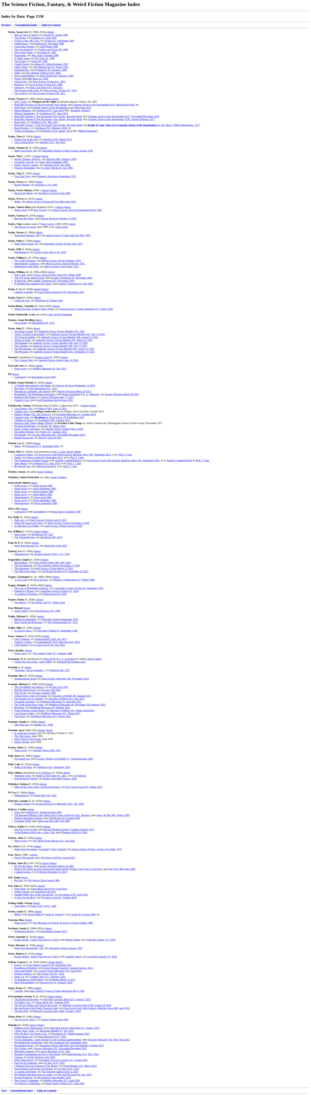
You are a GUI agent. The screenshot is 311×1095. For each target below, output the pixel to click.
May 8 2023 (64, 429)
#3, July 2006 (56, 168)
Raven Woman (21, 184)
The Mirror (19, 602)
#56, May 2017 (44, 122)
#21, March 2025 (80, 1066)
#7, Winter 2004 (74, 579)
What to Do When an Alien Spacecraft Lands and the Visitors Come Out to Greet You (58, 869)
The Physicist (21, 351)
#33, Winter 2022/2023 (72, 710)
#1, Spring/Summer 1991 (51, 64)
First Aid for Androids (25, 1063)
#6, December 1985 (48, 43)
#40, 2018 (51, 537)
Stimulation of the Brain (26, 266)
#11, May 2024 (83, 1054)
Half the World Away (25, 690)
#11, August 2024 (63, 1060)
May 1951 (61, 266)
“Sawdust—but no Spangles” (29, 670)
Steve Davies (40, 579)
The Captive (20, 93)
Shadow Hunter (22, 414)
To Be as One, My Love (26, 40)
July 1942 (45, 795)
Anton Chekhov (45, 471)
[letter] (17, 201)
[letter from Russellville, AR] (29, 948)
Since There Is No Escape (27, 739)
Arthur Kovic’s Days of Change (30, 695)
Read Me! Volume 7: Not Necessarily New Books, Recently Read (48, 125)
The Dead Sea (21, 724)
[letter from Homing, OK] (27, 235)
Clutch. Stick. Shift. (24, 1030)
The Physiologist (22, 348)
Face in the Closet (23, 52)
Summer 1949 (66, 511)
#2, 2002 (38, 78)
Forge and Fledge (23, 970)
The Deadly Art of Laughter (28, 698)
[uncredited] (39, 511)
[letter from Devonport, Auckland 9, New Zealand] (40, 849)
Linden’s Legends (23, 292)
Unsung (18, 1057)
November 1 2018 (68, 523)
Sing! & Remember (24, 982)
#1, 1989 (45, 58)
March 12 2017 (62, 979)
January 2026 (60, 778)
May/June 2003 (122, 869)
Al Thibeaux (44, 772)
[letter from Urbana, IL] (26, 243)
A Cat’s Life (20, 579)
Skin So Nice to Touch (26, 35)
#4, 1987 (47, 52)
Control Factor (21, 64)
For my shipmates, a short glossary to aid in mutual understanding (47, 1039)
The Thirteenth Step (24, 537)
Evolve (18, 965)
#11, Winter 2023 (60, 713)
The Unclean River (24, 142)
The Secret (19, 716)
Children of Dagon (24, 420)
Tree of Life (20, 693)
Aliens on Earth (22, 340)
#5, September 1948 (57, 630)
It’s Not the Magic (23, 866)
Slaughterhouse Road (25, 678)
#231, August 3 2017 (67, 999)
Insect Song (20, 534)
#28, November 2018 (65, 678)
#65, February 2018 (51, 128)
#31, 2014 (50, 973)
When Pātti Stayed (23, 1060)
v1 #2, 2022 (50, 252)
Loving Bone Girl (23, 1036)
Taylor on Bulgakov (24, 131)
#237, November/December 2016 (123, 116)
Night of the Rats (23, 767)
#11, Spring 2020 (86, 309)
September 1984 (44, 500)
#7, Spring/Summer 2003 (65, 758)
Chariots (18, 991)
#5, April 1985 (44, 37)
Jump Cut (19, 976)
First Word (19, 906)
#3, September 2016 (78, 588)
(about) (47, 98)
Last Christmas (21, 639)
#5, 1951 (63, 622)
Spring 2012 (53, 931)
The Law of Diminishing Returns (31, 588)
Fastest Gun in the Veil (25, 139)
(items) (50, 32)
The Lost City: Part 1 (25, 1019)
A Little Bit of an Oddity (26, 526)
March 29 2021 (74, 391)
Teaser (17, 78)
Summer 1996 (44, 693)
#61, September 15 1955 (64, 351)
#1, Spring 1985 (55, 35)
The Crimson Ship (23, 360)
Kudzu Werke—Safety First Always (32, 939)
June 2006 (54, 193)
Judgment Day (21, 70)
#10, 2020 (74, 832)
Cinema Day (20, 81)
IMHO (17, 914)
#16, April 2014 (59, 970)
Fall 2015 (45, 891)
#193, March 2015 (57, 139)
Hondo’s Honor (22, 803)
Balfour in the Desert (25, 397)
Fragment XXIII (22, 821)
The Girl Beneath (23, 565)
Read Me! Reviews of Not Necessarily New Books (40, 104)
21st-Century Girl (23, 408)
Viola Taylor (61, 227)
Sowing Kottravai (23, 1077)
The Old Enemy (22, 736)
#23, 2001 (43, 73)
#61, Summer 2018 (52, 1002)
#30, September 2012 (74, 454)
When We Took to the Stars (28, 523)
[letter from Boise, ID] (25, 150)
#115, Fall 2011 (46, 87)
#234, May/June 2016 (61, 107)
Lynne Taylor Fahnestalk (59, 314)
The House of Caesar (25, 227)
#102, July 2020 (60, 803)
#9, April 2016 (73, 894)
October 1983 (43, 491)
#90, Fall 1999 (54, 821)
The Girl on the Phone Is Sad (29, 277)
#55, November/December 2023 (60, 1048)
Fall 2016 (46, 466)
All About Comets (23, 331)
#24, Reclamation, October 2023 (71, 1045)
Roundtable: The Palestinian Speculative (35, 394)
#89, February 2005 (61, 159)
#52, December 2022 (61, 292)
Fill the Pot (19, 661)
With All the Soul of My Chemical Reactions (37, 787)
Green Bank (20, 323)
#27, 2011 (60, 90)
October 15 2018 (58, 218)
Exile (17, 812)
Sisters (17, 457)
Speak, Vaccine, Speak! (26, 165)
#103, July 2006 (57, 165)
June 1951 (62, 243)
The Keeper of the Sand (26, 90)
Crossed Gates (21, 417)
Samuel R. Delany (79, 110)
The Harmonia (21, 568)
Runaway (19, 84)
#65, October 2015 (54, 420)
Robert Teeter (72, 939)
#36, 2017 (43, 534)
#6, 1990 (39, 61)
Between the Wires (24, 218)
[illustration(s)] (21, 252)
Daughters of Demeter (25, 968)
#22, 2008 (45, 84)
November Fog (22, 758)
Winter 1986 (49, 46)
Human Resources (23, 437)
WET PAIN (20, 101)
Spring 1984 (43, 880)
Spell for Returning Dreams (28, 818)
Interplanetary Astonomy (26, 263)
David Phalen (35, 914)
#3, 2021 (51, 775)
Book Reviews (21, 128)
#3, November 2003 (71, 277)
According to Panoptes (26, 594)
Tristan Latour (42, 357)
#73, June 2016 (50, 110)
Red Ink (18, 880)
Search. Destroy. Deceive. (27, 159)
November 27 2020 (59, 565)
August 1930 (67, 150)
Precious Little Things (25, 423)
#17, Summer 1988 (52, 653)
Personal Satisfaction (24, 426)
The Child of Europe (24, 260)
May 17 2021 (57, 397)
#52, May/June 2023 (109, 1039)
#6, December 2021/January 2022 (77, 704)
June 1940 (54, 1019)
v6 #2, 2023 (55, 1051)
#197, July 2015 (52, 142)
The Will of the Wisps (25, 571)
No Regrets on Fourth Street (28, 979)
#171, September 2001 (42, 446)
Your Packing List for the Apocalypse (33, 1068)
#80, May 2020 (52, 562)
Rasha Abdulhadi (71, 394)
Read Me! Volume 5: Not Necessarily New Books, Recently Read (48, 116)
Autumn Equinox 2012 (67, 968)
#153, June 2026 (64, 1083)
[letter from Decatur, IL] (26, 545)
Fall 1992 (58, 687)
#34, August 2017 (58, 857)
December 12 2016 (51, 872)
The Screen (20, 61)
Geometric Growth (24, 162)
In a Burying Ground (25, 733)
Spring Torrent (21, 742)
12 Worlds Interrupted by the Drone (32, 385)
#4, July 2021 (49, 368)
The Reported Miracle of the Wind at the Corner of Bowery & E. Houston (52, 815)
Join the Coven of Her (25, 829)
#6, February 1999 (51, 70)
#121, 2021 (43, 388)
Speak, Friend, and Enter (27, 429)
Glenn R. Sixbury (54, 914)
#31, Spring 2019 (83, 787)
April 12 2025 (60, 1071)
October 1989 (63, 922)
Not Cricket (20, 1048)
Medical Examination (25, 619)
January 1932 (65, 948)
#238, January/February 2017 (121, 119)
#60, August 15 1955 (65, 348)
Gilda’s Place (21, 67)
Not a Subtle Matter (24, 75)
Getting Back (21, 43)
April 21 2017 (48, 520)
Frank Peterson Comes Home (29, 710)
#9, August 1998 (82, 914)
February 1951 (61, 260)
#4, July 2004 (75, 283)
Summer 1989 (45, 55)
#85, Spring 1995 (113, 815)
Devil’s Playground (24, 857)
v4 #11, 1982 (43, 906)
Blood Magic (21, 562)
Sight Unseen (21, 611)
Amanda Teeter (73, 956)
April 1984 (43, 497)
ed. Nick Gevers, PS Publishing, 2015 (59, 417)
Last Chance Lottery (24, 713)
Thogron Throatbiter (24, 168)
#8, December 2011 (49, 965)
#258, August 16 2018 (87, 1005)
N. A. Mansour (90, 394)
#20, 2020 (55, 594)
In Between (20, 280)
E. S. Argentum (67, 659)
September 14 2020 (75, 385)
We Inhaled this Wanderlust (28, 1042)
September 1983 (44, 488)
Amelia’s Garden (23, 642)
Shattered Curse (22, 775)
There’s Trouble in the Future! (29, 334)
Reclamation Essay (24, 1045)
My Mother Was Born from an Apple (33, 1074)
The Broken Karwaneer (26, 999)
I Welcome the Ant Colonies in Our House (36, 1066)
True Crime (20, 275)
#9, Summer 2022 (50, 707)
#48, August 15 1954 (69, 337)
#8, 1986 (53, 49)
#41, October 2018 (59, 897)
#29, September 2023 (68, 1042)
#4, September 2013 (44, 457)
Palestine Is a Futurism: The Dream (32, 391)
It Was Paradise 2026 (54, 1077)
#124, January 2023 (56, 131)
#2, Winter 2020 (49, 300)
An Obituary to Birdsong (27, 1083)
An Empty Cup (22, 1002)
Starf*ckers (20, 107)
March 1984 (42, 494)
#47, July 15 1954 (77, 334)
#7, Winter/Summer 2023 (71, 1033)
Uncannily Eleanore (24, 701)
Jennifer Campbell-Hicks (68, 460)
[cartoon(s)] (20, 377)
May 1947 (47, 750)
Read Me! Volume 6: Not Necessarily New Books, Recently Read (48, 119)
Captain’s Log (21, 400)
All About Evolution (24, 337)
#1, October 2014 (76, 414)
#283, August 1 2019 (57, 1011)
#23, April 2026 (62, 1080)
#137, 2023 (52, 1036)
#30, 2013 (48, 93)
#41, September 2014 (123, 460)
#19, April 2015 (49, 888)
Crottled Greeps (22, 872)
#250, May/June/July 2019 (58, 642)
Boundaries (20, 55)
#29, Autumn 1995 (64, 818)
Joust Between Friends (25, 778)
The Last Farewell (23, 49)
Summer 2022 (71, 661)
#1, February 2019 (56, 982)
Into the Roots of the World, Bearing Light (36, 1008)
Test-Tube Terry (22, 176)
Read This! (20, 122)
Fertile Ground (21, 891)
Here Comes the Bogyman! (28, 622)
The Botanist (20, 343)
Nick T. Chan (58, 451)
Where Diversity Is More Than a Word (34, 309)
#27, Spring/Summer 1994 (44, 812)
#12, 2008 (43, 724)
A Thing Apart (21, 58)
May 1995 (68, 235)
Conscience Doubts (24, 46)
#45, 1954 (61, 331)
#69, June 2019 (96, 1008)
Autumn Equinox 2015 (69, 829)
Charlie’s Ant (21, 411)
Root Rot (19, 388)
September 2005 (53, 162)
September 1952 (56, 176)
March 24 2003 (57, 866)
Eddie (17, 73)
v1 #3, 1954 (52, 554)
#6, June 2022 (49, 645)
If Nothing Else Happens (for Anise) (32, 283)
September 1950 (60, 619)
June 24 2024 (58, 360)
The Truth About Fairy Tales (28, 704)
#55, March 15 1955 (64, 340)
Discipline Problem (24, 432)
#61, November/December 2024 (58, 434)
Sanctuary (19, 87)
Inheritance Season (24, 1051)
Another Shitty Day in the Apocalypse (33, 894)
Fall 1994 (51, 690)
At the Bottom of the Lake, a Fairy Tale (34, 832)
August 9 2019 (63, 526)
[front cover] (20, 210)
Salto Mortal (20, 463)
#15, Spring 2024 (51, 716)
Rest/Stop (19, 707)
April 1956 (43, 377)
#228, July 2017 (51, 639)
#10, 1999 (47, 611)
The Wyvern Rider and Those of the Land (35, 1005)
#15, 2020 (59, 591)
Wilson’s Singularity (24, 113)
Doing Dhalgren (22, 110)
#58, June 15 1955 (60, 343)
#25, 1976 (43, 323)
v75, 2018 (100, 939)
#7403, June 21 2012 (52, 408)
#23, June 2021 (66, 698)
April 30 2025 (50, 437)
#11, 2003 (49, 81)
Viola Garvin (46, 224)
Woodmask (20, 434)
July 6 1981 (57, 991)
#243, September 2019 (53, 767)
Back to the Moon (23, 193)
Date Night (20, 888)
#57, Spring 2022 (48, 602)
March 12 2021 (54, 568)
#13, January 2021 (74, 1028)
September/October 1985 (77, 210)
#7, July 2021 (57, 1030)
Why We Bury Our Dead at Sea (30, 1033)
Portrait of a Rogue (24, 591)
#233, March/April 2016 (103, 104)
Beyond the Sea (22, 466)
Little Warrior (21, 645)
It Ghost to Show (23, 630)
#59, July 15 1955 (60, 346)
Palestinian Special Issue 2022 (54, 400)
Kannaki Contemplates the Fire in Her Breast (37, 1054)
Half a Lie (19, 520)
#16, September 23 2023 (65, 571)
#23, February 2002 (57, 75)
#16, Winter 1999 (57, 275)
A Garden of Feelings (25, 1071)
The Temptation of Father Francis (31, 460)
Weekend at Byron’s (24, 931)
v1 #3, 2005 (46, 184)
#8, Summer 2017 (71, 695)
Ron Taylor (39, 210)
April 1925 (55, 545)
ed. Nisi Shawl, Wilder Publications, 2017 (144, 125)
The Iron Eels (21, 1011)
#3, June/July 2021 (61, 701)
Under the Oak (21, 300)
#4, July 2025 (75, 1074)
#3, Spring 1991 (50, 67)
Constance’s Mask (23, 454)
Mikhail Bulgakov (87, 131)
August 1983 (43, 485)
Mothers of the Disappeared (28, 1028)
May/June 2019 (51, 201)
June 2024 (41, 1057)
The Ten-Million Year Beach (28, 687)
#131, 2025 (54, 1063)
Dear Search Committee (26, 1080)
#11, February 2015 (48, 976)
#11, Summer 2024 (53, 432)
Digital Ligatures (22, 973)
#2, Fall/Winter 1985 (59, 40)
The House (20, 37)
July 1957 (60, 670)
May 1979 (96, 849)
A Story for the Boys (24, 897)
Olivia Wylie (49, 659)
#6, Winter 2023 (53, 426)
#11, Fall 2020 (54, 840)
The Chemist (20, 346)
